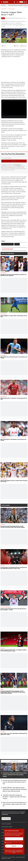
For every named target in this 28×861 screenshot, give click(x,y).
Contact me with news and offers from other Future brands (14, 842)
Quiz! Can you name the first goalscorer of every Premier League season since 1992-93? (14, 804)
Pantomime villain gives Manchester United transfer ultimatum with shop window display (15, 774)
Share (4, 45)
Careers (3, 838)
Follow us (17, 45)
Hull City (17, 244)
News (3, 18)
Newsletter (24, 45)
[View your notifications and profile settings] (14, 2)
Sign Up (14, 846)
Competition (4, 8)
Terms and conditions (6, 823)
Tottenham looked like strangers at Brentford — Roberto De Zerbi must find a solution (14, 796)
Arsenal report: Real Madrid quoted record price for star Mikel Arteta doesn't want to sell (14, 782)
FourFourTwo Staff (10, 18)
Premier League (11, 8)
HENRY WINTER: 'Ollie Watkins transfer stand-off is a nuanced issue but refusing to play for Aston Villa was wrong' (15, 789)
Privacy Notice (18, 166)
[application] (14, 108)
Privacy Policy (18, 850)
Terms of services (16, 164)
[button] (1, 2)
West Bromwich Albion (7, 244)
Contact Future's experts (7, 826)
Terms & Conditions (12, 851)
